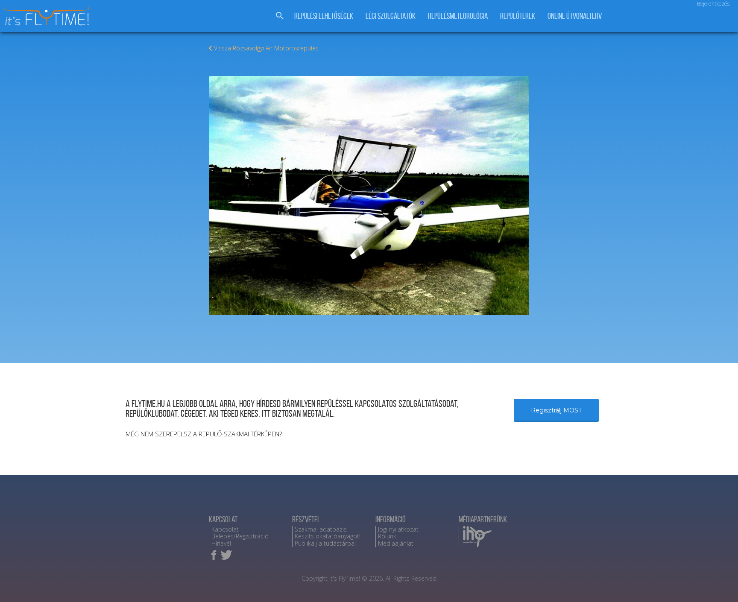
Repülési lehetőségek (323, 16)
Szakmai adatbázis (321, 529)
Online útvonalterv (575, 16)
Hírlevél (221, 543)
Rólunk (387, 536)
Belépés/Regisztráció (240, 536)
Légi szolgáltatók (391, 16)
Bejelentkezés (713, 3)
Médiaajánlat (395, 543)
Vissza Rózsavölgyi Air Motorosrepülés (266, 48)
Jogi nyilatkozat (398, 529)
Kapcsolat (225, 529)
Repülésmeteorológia (458, 16)
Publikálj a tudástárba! (325, 543)
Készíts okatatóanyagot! (327, 536)
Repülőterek (517, 16)
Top (717, 581)
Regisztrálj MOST (556, 410)
